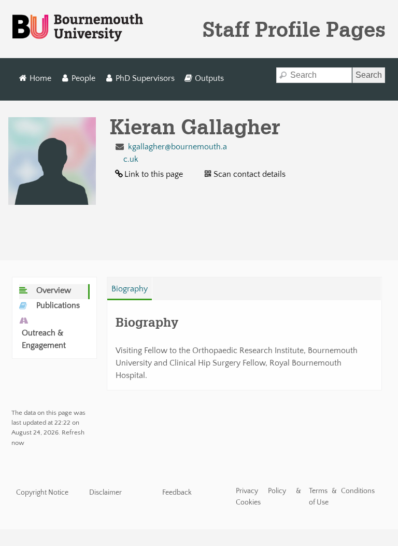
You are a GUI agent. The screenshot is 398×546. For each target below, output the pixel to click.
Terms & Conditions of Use (342, 497)
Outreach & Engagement (44, 339)
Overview (53, 290)
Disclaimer (105, 492)
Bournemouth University (77, 28)
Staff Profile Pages (294, 29)
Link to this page (153, 174)
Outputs (209, 78)
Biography (129, 288)
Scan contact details (250, 174)
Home (40, 78)
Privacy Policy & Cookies (269, 497)
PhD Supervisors (145, 78)
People (83, 78)
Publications (58, 305)
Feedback (177, 492)
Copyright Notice (42, 492)
